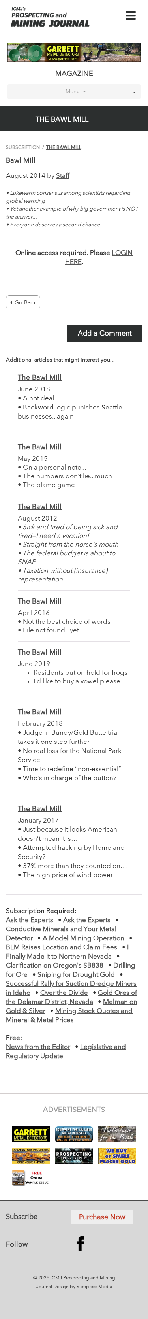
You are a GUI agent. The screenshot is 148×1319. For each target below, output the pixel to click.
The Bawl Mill (63, 147)
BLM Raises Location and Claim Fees (61, 947)
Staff (62, 176)
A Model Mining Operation (83, 938)
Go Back (25, 303)
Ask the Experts (29, 920)
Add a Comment (105, 333)
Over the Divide (64, 993)
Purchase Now (102, 1217)
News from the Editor (38, 1047)
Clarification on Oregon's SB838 (54, 965)
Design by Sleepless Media (82, 1287)
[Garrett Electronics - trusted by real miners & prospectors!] (74, 52)
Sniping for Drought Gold (76, 975)
